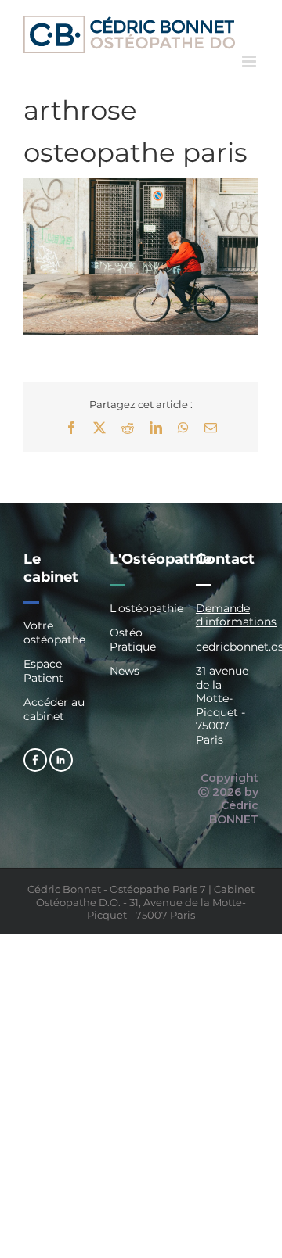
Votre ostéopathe (54, 633)
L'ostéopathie (141, 608)
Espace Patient (43, 671)
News (124, 671)
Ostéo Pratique (133, 639)
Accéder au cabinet (54, 709)
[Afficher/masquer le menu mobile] (250, 61)
